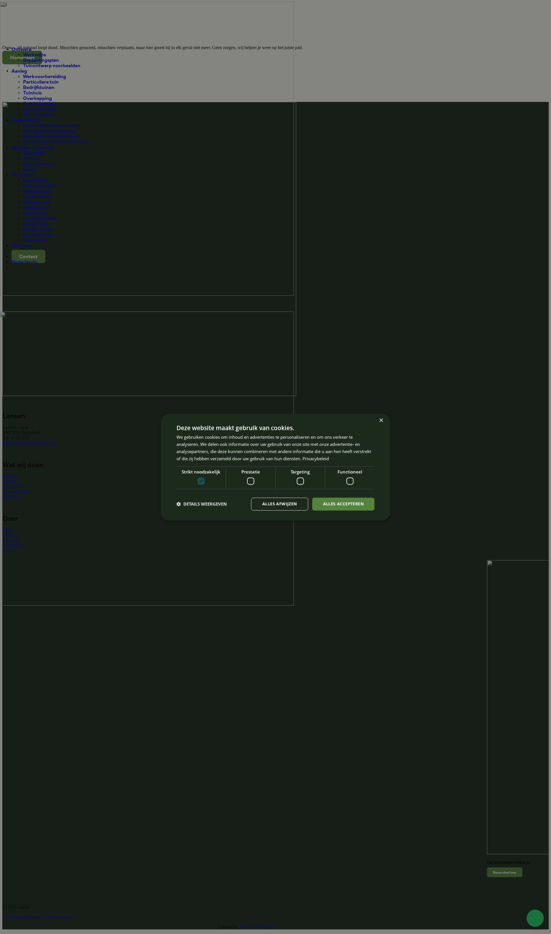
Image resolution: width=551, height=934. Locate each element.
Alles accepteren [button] (343, 503)
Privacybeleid (315, 458)
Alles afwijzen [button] (279, 503)
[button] (201, 504)
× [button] (381, 420)
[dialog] (275, 467)
